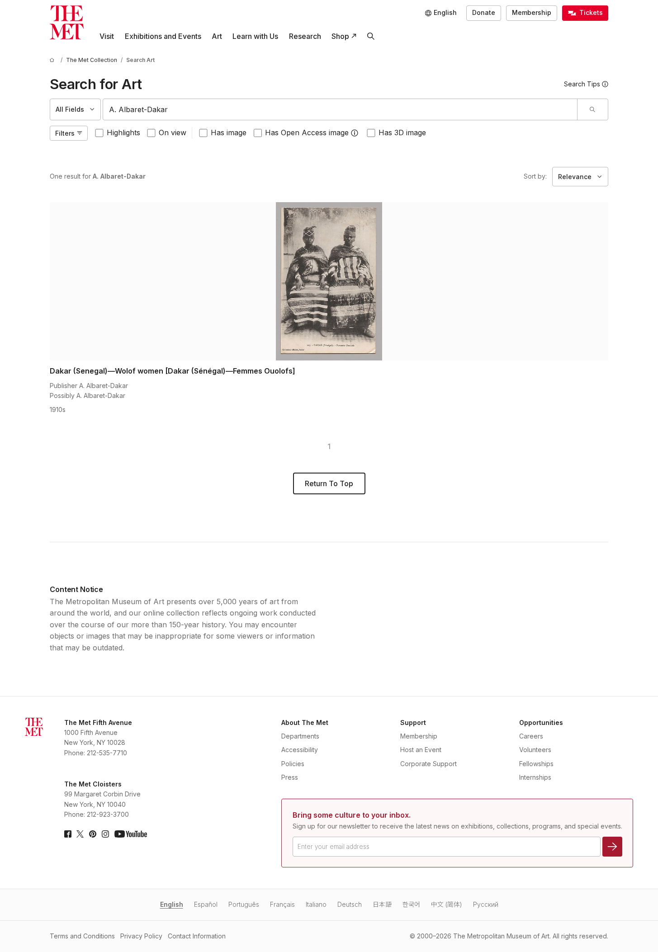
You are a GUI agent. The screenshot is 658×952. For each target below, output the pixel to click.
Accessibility (299, 749)
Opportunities (541, 722)
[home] (53, 60)
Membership (531, 12)
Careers (531, 736)
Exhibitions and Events (163, 36)
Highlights (123, 132)
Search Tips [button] (582, 84)
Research (305, 36)
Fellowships (536, 763)
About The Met (304, 722)
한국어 (411, 904)
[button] (355, 133)
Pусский (485, 904)
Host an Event (420, 749)
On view (172, 132)
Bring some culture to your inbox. (352, 814)
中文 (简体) (446, 904)
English (171, 904)
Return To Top (329, 483)
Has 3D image (402, 132)
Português (243, 904)
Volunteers (535, 749)
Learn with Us (255, 36)
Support (413, 722)
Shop (340, 36)
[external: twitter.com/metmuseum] (80, 834)
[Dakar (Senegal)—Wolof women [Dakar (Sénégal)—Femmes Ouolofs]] (329, 281)
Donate (483, 12)
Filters (65, 133)
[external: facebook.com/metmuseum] (67, 834)
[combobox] (340, 109)
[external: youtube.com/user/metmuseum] (130, 834)
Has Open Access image (307, 132)
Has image (228, 132)
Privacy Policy (141, 936)
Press (289, 777)
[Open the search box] (370, 36)
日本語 (382, 904)
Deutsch (349, 904)
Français (282, 904)
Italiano (316, 904)
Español (206, 904)
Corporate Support (428, 763)
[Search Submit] (592, 109)
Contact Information (197, 936)
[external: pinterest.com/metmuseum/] (92, 834)
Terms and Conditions (82, 936)
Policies (292, 763)
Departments (300, 736)
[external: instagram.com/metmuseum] (105, 834)
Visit (106, 36)
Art (217, 36)
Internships (535, 777)
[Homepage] (67, 22)
